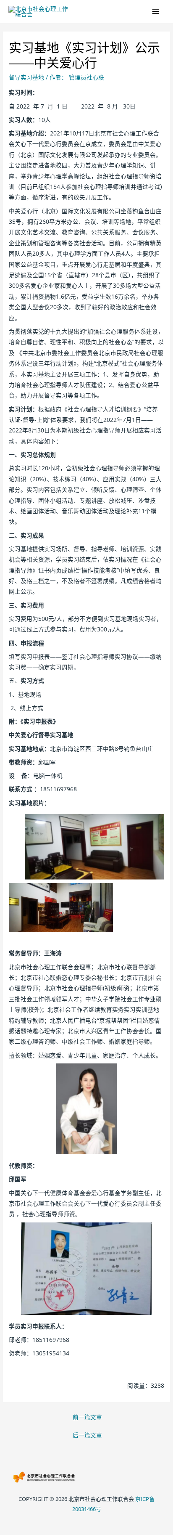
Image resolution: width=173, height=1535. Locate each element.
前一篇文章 (87, 1417)
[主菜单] (156, 12)
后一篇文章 (87, 1435)
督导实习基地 (26, 77)
